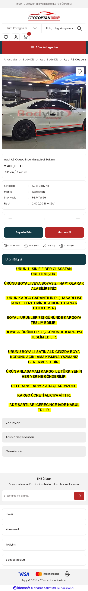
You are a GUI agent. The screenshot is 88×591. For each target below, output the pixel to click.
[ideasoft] (21, 588)
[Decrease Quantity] (10, 219)
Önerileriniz (14, 451)
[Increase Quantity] (78, 219)
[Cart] (25, 37)
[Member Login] (16, 37)
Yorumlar (13, 423)
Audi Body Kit (40, 186)
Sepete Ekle (24, 232)
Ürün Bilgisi (14, 259)
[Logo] (44, 15)
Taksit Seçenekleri (20, 437)
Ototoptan (38, 192)
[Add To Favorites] (80, 71)
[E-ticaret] (43, 588)
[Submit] (79, 496)
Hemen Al (64, 232)
